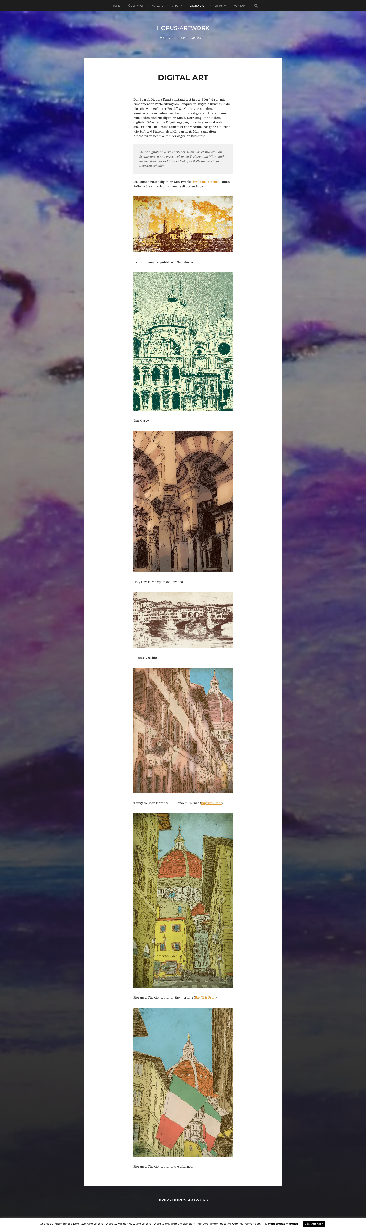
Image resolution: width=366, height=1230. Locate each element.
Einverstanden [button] (314, 1223)
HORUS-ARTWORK (183, 28)
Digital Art (198, 5)
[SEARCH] (256, 6)
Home (116, 5)
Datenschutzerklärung (281, 1223)
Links (219, 5)
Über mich (136, 5)
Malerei (158, 5)
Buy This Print (211, 803)
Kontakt (239, 5)
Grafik (177, 5)
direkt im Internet (205, 182)
